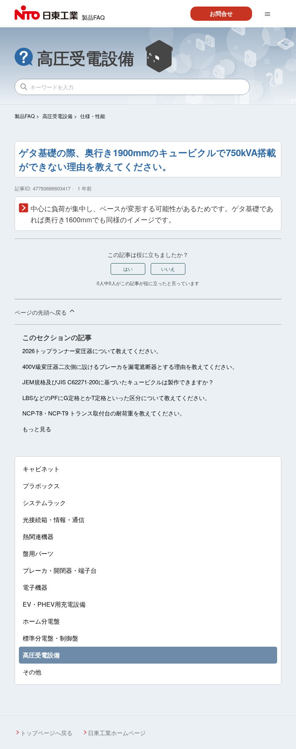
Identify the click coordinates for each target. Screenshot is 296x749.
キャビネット (41, 468)
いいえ (168, 268)
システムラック (44, 502)
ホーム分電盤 (41, 621)
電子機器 (35, 587)
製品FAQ (25, 116)
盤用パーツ (38, 553)
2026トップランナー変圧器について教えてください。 (92, 351)
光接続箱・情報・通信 (53, 519)
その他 (32, 671)
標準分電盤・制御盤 (50, 638)
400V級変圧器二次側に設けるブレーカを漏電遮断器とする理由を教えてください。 (130, 366)
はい (128, 268)
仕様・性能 (92, 116)
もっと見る (36, 429)
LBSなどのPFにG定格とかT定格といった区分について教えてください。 (116, 398)
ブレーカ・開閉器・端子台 (60, 570)
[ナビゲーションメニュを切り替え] (267, 14)
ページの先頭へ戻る (41, 312)
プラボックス (41, 485)
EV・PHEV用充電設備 (54, 604)
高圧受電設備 (57, 116)
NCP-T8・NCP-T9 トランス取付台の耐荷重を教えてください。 (103, 413)
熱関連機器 (38, 536)
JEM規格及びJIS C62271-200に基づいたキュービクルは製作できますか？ (118, 382)
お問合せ (221, 13)
